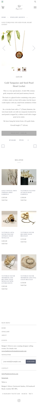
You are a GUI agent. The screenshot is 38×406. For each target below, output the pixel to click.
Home (4, 17)
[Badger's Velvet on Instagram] (19, 401)
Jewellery (6, 331)
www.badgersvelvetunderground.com (14, 351)
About (4, 335)
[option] (19, 48)
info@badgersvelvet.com (10, 374)
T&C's (31, 394)
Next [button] (32, 48)
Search (24, 394)
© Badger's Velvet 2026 (11, 394)
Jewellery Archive (17, 17)
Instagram (5, 378)
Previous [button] (5, 48)
